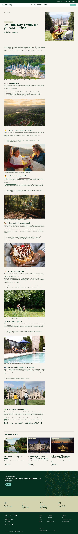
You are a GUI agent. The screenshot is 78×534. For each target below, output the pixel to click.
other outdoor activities (24, 331)
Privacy (48, 519)
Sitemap (40, 521)
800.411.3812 (7, 521)
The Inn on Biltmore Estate (37, 369)
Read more (7, 464)
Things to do (39, 4)
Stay (35, 4)
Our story (45, 4)
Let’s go (38, 423)
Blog (70, 1)
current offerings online (20, 237)
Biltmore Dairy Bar (19, 279)
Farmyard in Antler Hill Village (24, 178)
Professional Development (67, 519)
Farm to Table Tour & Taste (11, 184)
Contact (40, 519)
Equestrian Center (65, 521)
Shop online (64, 1)
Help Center (49, 515)
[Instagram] (5, 524)
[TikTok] (10, 524)
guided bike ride (15, 331)
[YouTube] (12, 524)
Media (40, 517)
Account (74, 1)
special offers (14, 376)
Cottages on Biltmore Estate (27, 370)
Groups (63, 517)
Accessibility (49, 517)
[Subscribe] (54, 530)
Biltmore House (29, 279)
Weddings (64, 515)
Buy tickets (73, 4)
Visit (32, 4)
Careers (40, 515)
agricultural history (20, 179)
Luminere (40, 135)
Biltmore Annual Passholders (20, 190)
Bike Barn (19, 231)
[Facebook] (8, 524)
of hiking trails (16, 226)
